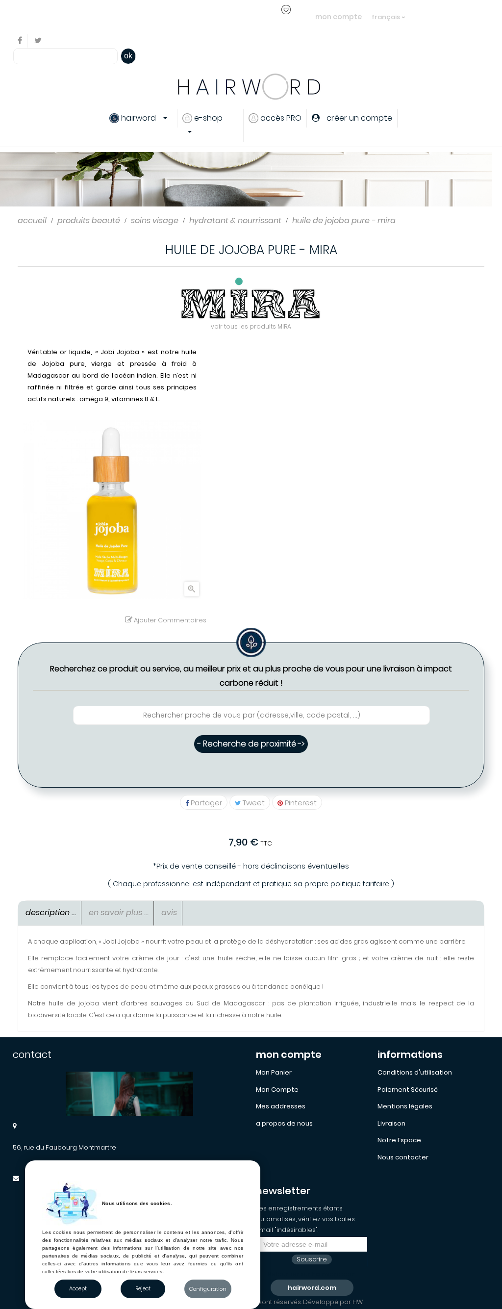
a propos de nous (284, 1123)
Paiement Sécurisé (407, 1089)
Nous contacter (402, 1157)
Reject (143, 1288)
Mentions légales (404, 1106)
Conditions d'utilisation (414, 1072)
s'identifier (180, 16)
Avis (169, 912)
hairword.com (312, 1287)
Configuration (207, 1289)
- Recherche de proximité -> (251, 743)
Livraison (391, 1123)
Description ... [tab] (50, 912)
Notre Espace (399, 1140)
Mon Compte (277, 1089)
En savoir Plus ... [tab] (119, 912)
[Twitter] (38, 41)
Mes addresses (280, 1106)
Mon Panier (274, 1072)
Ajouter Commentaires (169, 620)
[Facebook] (20, 41)
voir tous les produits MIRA (251, 326)
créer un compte (234, 16)
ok (128, 55)
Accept (78, 1288)
